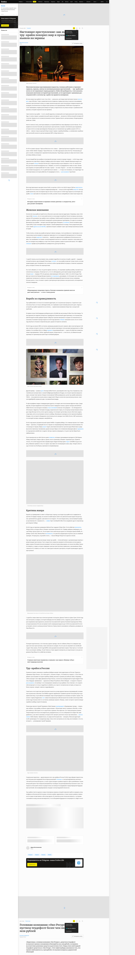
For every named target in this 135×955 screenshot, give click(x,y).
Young (76, 1)
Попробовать (69, 38)
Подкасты (53, 1)
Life (62, 1)
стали (31, 193)
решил (44, 427)
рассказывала (65, 172)
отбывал (62, 319)
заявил (48, 521)
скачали (36, 163)
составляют (66, 222)
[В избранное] (43, 904)
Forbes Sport (29, 904)
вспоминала (49, 533)
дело (42, 391)
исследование (55, 276)
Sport (71, 1)
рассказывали (30, 683)
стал (43, 697)
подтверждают (60, 706)
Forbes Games (30, 1)
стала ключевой (52, 407)
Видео (58, 1)
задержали (80, 429)
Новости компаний (70, 904)
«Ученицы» (59, 779)
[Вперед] (86, 859)
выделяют (39, 237)
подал (67, 441)
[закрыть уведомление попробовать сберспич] (77, 32)
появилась (52, 437)
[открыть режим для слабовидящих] (74, 28)
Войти (102, 1)
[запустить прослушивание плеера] (77, 28)
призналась (78, 527)
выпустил (76, 189)
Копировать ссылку (78, 43)
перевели (50, 330)
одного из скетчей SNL (39, 226)
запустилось (79, 187)
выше (31, 274)
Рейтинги (40, 1)
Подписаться (32, 883)
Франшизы (46, 1)
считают (54, 261)
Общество (49, 904)
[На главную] (4, 1)
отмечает (28, 243)
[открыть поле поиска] (107, 2)
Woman (66, 1)
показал (35, 216)
